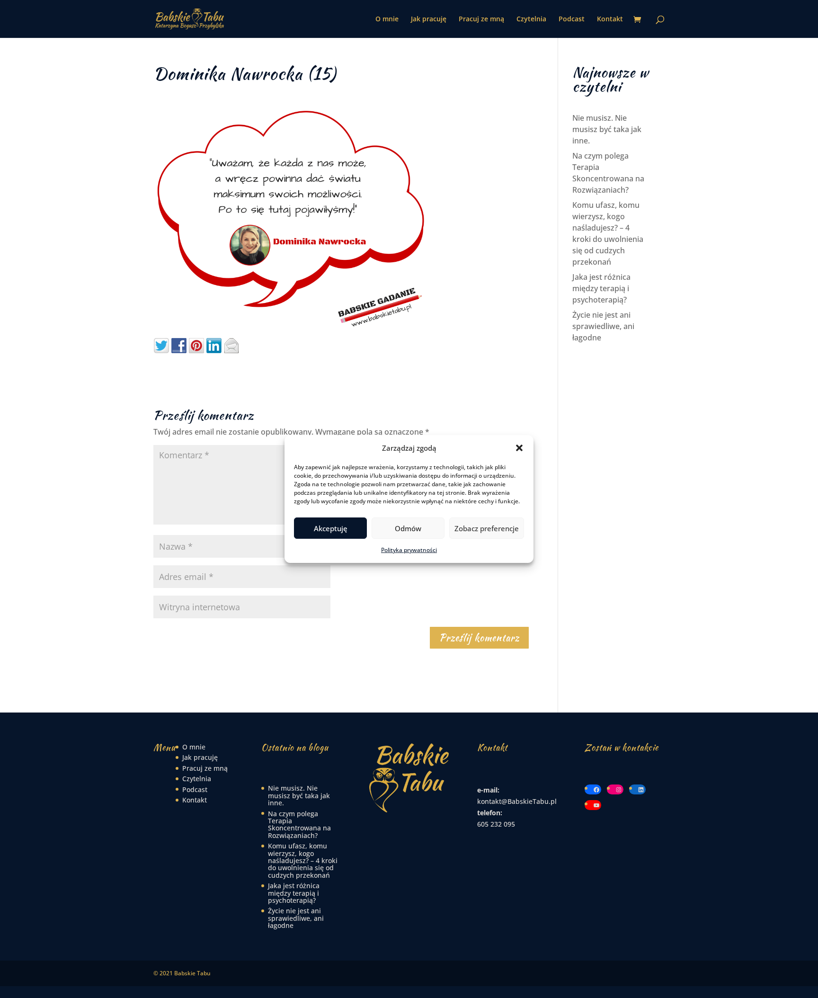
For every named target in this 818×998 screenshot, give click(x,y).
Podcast (572, 19)
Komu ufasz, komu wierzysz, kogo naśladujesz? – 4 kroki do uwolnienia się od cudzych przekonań (303, 860)
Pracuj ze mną (481, 19)
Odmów (408, 528)
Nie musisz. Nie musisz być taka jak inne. (606, 129)
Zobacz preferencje (486, 528)
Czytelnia (531, 19)
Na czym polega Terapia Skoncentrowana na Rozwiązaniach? (299, 824)
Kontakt (610, 19)
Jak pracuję (428, 19)
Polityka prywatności (409, 550)
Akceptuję (330, 528)
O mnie (387, 19)
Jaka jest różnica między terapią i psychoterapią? (601, 288)
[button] (519, 448)
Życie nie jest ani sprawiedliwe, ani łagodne (603, 326)
